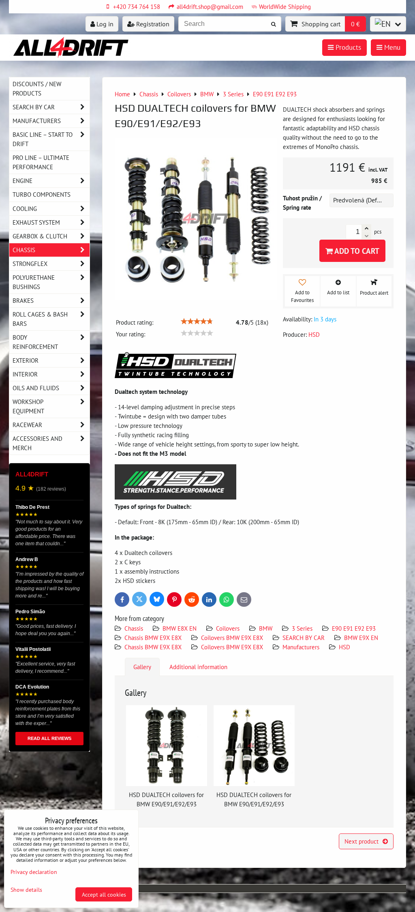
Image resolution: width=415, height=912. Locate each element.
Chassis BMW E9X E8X (153, 638)
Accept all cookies (104, 894)
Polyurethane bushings (34, 282)
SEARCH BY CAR (303, 638)
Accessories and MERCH (37, 443)
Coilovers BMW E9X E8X (232, 638)
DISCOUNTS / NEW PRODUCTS (37, 88)
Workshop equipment (28, 406)
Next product (361, 841)
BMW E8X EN (180, 628)
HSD (344, 647)
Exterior (26, 360)
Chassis (133, 628)
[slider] (197, 321)
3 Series (302, 628)
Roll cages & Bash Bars (40, 318)
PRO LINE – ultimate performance (41, 162)
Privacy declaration (34, 872)
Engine (22, 180)
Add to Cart (356, 251)
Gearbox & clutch (40, 236)
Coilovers (228, 628)
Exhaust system (36, 222)
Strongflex (30, 263)
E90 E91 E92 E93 (354, 628)
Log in (104, 24)
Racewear (27, 425)
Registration (152, 24)
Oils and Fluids (36, 388)
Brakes (23, 300)
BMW (265, 628)
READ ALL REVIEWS (49, 738)
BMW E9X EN (361, 638)
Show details (26, 889)
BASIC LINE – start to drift (43, 139)
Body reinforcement (35, 342)
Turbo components (42, 194)
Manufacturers (300, 647)
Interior (25, 374)
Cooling (25, 208)
